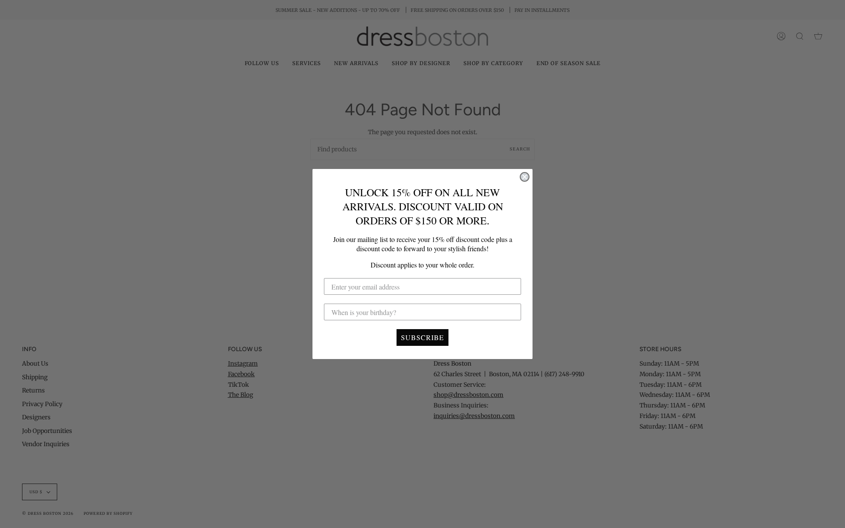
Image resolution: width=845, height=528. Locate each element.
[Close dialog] (524, 176)
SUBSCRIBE (422, 337)
